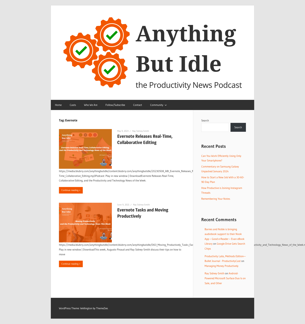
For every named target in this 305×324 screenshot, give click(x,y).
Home (58, 105)
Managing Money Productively (221, 265)
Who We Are (90, 105)
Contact (137, 105)
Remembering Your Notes (215, 198)
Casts (73, 105)
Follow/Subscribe (115, 105)
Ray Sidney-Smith (140, 131)
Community (156, 105)
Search (205, 120)
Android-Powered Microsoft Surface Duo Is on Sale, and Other (225, 278)
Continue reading (69, 190)
